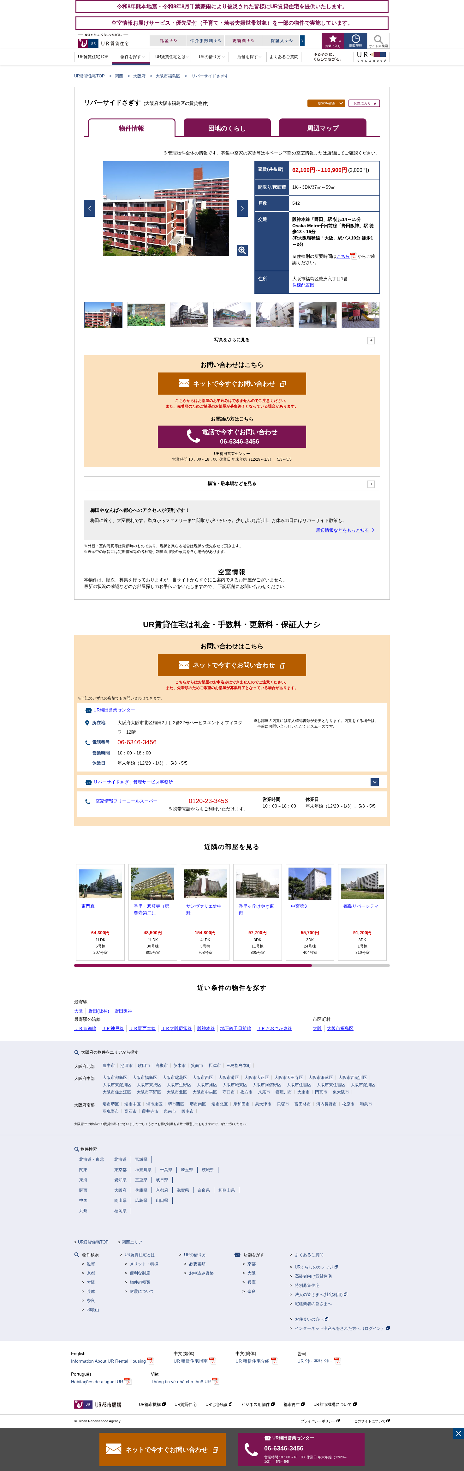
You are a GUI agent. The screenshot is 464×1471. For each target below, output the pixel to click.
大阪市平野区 (149, 1092)
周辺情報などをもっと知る (342, 530)
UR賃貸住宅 (186, 1404)
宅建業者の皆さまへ (313, 1303)
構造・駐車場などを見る (232, 483)
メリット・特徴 (144, 1264)
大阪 (78, 1011)
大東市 (303, 1092)
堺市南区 (198, 1104)
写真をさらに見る (232, 339)
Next (242, 208)
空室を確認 (326, 103)
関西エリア (132, 1242)
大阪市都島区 (115, 1077)
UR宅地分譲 (217, 1404)
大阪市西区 (203, 1077)
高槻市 (162, 1065)
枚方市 (246, 1092)
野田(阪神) (98, 1011)
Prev (89, 208)
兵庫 (91, 1291)
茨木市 (179, 1065)
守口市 (229, 1092)
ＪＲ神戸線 (113, 1028)
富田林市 (302, 1104)
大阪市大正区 (256, 1077)
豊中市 (109, 1065)
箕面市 (197, 1065)
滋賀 (91, 1264)
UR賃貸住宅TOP (89, 76)
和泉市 (366, 1104)
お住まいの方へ (310, 1319)
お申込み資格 (201, 1273)
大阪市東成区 (149, 1085)
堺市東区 (154, 1104)
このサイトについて (370, 1421)
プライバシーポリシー (318, 1421)
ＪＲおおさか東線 (274, 1028)
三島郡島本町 (238, 1065)
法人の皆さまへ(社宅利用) (319, 1294)
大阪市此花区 (175, 1077)
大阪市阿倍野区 (267, 1085)
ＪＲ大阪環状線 (176, 1028)
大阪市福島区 (168, 76)
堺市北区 (219, 1104)
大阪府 (139, 76)
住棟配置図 (303, 285)
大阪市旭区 (207, 1085)
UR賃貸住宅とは (140, 1254)
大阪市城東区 (235, 1085)
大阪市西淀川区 (352, 1077)
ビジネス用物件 (256, 1404)
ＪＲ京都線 (85, 1028)
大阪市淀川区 (363, 1085)
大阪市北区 (177, 1092)
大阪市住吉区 (299, 1085)
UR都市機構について (333, 1404)
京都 (91, 1273)
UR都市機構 (150, 1404)
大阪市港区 (228, 1077)
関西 (119, 76)
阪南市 (187, 1111)
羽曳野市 (111, 1111)
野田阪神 (123, 1011)
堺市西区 (176, 1104)
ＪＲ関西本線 (142, 1028)
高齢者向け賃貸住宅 (313, 1276)
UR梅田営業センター (114, 709)
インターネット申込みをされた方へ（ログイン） (340, 1328)
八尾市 (264, 1092)
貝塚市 (283, 1104)
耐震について (142, 1291)
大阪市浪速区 (320, 1077)
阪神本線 (206, 1028)
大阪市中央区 (205, 1092)
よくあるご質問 (309, 1254)
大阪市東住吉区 (331, 1085)
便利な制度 (140, 1273)
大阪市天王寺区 (288, 1077)
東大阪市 (341, 1092)
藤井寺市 (150, 1111)
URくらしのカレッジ (315, 1267)
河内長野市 (326, 1104)
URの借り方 (195, 1254)
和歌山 (93, 1309)
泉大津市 (263, 1104)
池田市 (126, 1065)
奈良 (91, 1300)
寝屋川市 (284, 1092)
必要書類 (197, 1264)
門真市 (321, 1092)
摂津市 (215, 1065)
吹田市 (144, 1065)
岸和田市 (241, 1104)
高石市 (130, 1111)
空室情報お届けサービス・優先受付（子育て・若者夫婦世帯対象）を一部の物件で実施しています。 (232, 23)
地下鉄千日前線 (235, 1028)
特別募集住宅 (307, 1285)
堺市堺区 (111, 1104)
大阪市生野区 (179, 1085)
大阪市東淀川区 (117, 1085)
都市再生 (292, 1404)
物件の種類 (140, 1282)
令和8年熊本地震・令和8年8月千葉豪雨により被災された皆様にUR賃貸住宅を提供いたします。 (232, 6)
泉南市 (170, 1111)
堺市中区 (132, 1104)
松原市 (348, 1104)
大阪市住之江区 (117, 1092)
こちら (343, 256)
